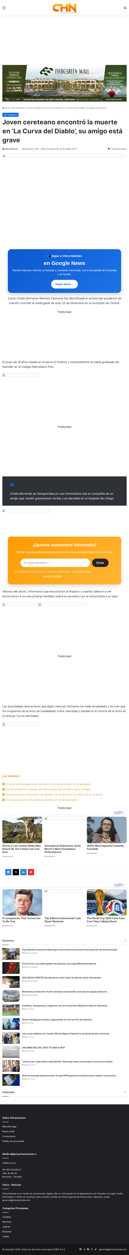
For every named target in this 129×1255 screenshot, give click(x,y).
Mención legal (9, 1126)
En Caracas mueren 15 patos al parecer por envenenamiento (41, 799)
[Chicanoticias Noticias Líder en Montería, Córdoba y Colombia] (64, 7)
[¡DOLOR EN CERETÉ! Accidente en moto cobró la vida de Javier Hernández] (11, 982)
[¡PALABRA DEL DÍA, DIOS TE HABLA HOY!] (11, 1052)
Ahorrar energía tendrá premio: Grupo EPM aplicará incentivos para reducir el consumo (69, 1075)
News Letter (8, 1131)
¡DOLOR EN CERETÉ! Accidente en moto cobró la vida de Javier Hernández (61, 977)
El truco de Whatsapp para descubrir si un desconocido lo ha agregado (48, 784)
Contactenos (8, 1136)
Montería (6, 1222)
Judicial (6, 1226)
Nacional (6, 1231)
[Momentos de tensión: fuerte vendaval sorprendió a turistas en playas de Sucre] (11, 996)
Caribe (5, 1236)
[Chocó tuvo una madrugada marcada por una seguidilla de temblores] (11, 968)
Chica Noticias (11, 149)
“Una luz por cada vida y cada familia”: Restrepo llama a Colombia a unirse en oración (67, 1061)
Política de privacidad (13, 1141)
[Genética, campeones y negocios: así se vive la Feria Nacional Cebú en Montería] (11, 1010)
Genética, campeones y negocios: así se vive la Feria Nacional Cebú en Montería (64, 1005)
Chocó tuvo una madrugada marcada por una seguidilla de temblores (59, 963)
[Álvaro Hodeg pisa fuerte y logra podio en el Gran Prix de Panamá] (11, 1024)
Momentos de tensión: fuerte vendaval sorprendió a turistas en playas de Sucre (64, 991)
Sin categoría (18, 108)
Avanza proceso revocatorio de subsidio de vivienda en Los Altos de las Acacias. (54, 794)
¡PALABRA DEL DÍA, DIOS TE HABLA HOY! (43, 1047)
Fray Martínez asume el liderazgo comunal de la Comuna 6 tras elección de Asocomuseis (69, 949)
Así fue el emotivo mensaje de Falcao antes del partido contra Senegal (47, 789)
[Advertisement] (64, 39)
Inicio (7, 108)
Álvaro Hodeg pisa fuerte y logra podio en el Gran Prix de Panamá (57, 1019)
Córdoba (6, 1217)
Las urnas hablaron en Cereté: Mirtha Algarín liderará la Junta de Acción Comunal (65, 1033)
